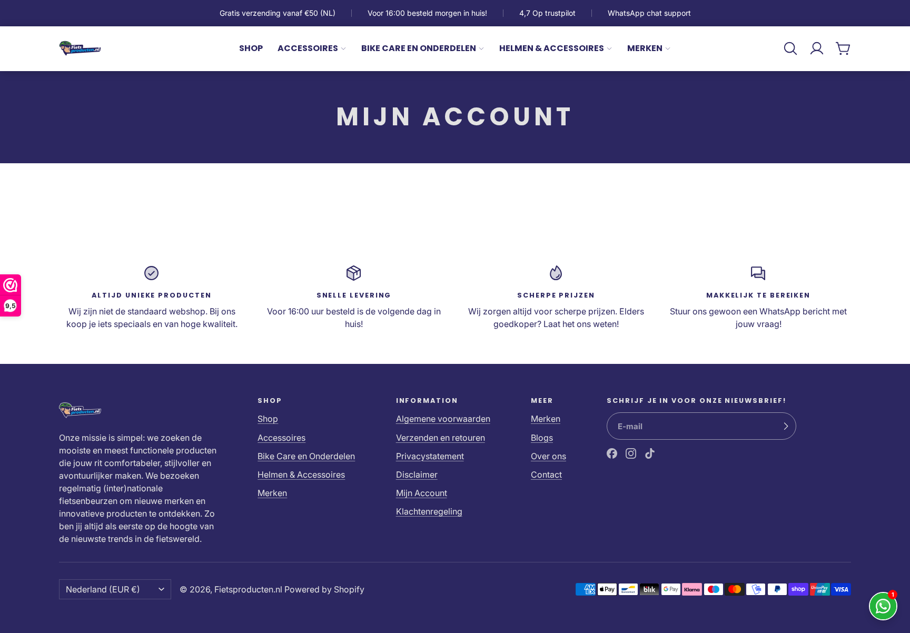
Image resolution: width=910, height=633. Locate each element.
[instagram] (631, 453)
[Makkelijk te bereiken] (758, 297)
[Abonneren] (785, 426)
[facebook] (612, 453)
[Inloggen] (817, 48)
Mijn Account (421, 493)
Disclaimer (417, 474)
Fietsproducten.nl (248, 589)
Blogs (542, 437)
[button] (790, 48)
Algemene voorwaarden (443, 418)
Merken (644, 48)
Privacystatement (430, 456)
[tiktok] (650, 453)
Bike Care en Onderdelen (418, 48)
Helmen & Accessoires (551, 48)
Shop (251, 48)
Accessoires (308, 48)
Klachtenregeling (429, 511)
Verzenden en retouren (440, 437)
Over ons (548, 456)
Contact (546, 474)
